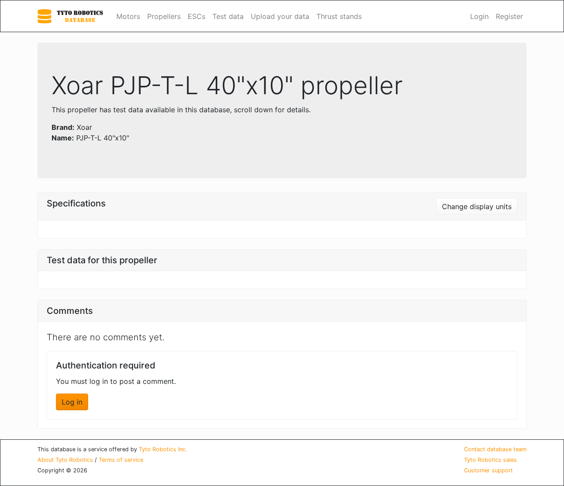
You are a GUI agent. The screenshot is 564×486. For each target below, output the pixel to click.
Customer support (488, 470)
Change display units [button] (477, 206)
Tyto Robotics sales (490, 460)
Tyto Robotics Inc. (163, 449)
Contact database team (495, 449)
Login (479, 16)
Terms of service (121, 460)
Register (509, 16)
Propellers (164, 16)
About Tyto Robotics (65, 460)
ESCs (196, 16)
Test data (228, 16)
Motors (128, 16)
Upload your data (280, 16)
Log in (72, 402)
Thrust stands (339, 16)
